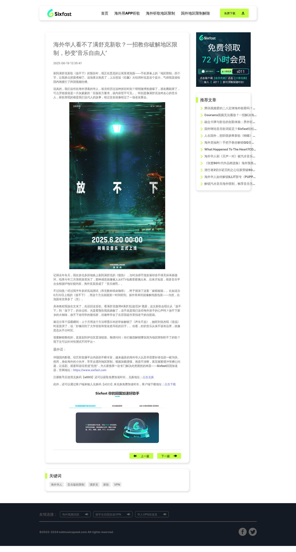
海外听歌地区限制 (160, 13)
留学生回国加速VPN (108, 514)
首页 (104, 13)
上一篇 (145, 456)
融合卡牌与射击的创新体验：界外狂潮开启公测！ (230, 122)
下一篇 (165, 456)
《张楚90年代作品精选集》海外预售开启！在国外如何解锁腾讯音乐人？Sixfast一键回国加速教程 (230, 163)
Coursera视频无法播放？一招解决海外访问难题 (230, 115)
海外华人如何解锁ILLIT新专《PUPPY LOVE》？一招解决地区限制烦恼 (230, 177)
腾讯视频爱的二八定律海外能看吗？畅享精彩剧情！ (230, 108)
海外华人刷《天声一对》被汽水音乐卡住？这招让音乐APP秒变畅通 (230, 156)
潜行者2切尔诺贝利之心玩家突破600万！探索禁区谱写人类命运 (230, 170)
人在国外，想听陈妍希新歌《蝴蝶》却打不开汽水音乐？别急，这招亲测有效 (230, 135)
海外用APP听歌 (127, 13)
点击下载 (170, 384)
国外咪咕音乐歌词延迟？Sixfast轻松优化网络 (230, 129)
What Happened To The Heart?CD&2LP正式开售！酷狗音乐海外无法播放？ (230, 149)
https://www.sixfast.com (89, 370)
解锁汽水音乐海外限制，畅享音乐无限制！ (230, 184)
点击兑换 (148, 377)
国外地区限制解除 (195, 13)
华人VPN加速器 (147, 514)
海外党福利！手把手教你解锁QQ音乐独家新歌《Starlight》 (230, 142)
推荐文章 (208, 100)
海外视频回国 (70, 514)
